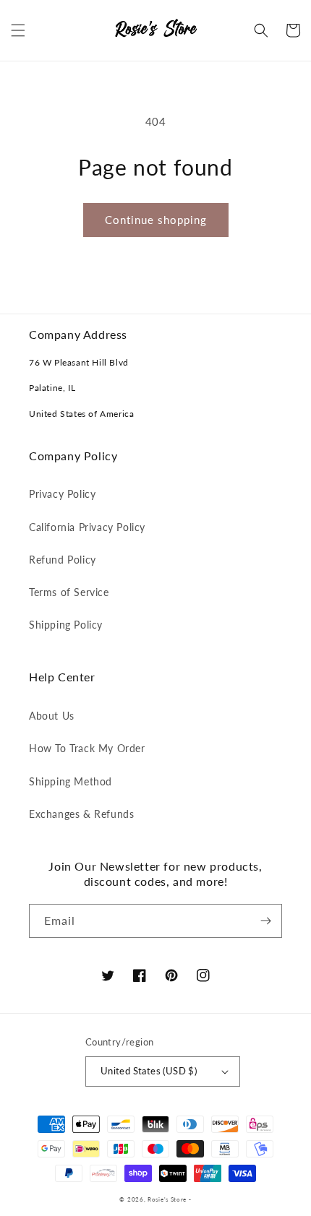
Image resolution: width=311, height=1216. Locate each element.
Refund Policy (62, 559)
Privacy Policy (62, 494)
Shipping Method (70, 781)
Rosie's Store (168, 1199)
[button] (18, 30)
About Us (51, 716)
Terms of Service (69, 592)
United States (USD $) (149, 1071)
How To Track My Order (87, 748)
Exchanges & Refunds (81, 814)
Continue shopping (156, 219)
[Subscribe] (265, 921)
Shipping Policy (66, 624)
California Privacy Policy (87, 527)
